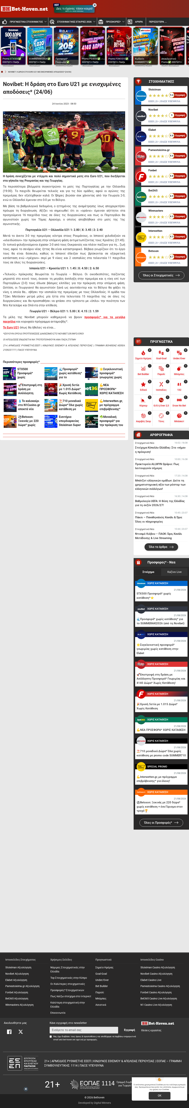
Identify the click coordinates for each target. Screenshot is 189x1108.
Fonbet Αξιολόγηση (16, 992)
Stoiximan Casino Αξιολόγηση (157, 967)
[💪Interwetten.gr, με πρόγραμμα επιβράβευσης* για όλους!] (91, 405)
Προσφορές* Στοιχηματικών (67, 990)
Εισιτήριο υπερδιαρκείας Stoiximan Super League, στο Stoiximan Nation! (70, 421)
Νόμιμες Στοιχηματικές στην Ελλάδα (67, 969)
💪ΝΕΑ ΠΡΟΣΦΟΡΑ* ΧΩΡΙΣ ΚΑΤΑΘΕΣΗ (111, 389)
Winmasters (155, 210)
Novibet (153, 109)
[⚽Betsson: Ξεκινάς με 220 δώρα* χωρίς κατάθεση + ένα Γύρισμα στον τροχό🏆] (10, 421)
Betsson (153, 251)
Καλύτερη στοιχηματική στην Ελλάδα (67, 1004)
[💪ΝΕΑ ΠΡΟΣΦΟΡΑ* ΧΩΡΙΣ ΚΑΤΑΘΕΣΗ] (91, 389)
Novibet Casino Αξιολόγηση (156, 973)
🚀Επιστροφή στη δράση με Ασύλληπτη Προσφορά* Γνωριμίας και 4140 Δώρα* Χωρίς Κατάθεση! (30, 389)
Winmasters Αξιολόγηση (19, 1004)
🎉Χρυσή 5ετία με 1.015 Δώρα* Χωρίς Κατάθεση (70, 389)
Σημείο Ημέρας (104, 967)
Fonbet (152, 170)
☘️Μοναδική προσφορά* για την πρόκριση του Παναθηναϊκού (111, 421)
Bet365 (153, 190)
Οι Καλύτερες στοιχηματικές (67, 984)
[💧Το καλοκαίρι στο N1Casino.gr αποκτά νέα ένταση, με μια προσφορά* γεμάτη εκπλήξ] (10, 405)
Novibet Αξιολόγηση (17, 973)
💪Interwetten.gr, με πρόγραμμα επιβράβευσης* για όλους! (111, 405)
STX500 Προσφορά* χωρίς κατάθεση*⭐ (26, 373)
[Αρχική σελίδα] (2, 72)
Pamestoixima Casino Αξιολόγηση (160, 986)
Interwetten (155, 231)
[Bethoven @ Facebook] (9, 1032)
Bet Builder (101, 986)
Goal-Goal (101, 973)
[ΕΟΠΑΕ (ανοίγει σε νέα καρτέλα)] (107, 1084)
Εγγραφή (129, 1030)
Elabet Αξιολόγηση (16, 980)
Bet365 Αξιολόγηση (16, 998)
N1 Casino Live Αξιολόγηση (156, 1004)
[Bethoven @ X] (21, 1032)
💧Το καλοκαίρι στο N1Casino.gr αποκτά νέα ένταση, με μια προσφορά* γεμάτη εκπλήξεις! (29, 405)
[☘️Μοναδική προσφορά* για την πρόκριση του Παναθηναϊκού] (91, 421)
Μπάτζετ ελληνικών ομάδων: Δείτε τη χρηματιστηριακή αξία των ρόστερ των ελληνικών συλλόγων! (160, 485)
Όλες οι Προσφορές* (158, 822)
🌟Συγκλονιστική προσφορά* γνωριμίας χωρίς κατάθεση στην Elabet (111, 373)
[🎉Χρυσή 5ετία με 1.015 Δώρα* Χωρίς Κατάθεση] (50, 389)
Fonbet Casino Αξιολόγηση (156, 992)
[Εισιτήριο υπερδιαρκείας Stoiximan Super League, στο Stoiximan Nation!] (50, 421)
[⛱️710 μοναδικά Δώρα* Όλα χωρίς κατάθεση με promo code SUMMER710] (50, 405)
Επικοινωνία (57, 1012)
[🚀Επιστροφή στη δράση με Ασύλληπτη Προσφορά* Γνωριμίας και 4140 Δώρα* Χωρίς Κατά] (10, 389)
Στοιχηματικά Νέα (144, 443)
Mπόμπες (100, 998)
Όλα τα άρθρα (158, 547)
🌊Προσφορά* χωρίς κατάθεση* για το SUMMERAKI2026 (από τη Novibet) (71, 373)
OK (159, 1095)
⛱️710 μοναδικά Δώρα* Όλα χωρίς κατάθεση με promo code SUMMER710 (71, 405)
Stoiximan (154, 89)
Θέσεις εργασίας (151, 1030)
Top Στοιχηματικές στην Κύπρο (68, 977)
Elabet (152, 130)
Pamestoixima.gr (159, 150)
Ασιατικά (100, 1004)
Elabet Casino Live (150, 980)
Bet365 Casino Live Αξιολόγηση (158, 998)
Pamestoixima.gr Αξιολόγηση (22, 986)
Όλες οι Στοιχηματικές (158, 275)
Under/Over (102, 980)
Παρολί (99, 992)
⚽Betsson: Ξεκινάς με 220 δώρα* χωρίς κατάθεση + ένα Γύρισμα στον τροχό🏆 (28, 421)
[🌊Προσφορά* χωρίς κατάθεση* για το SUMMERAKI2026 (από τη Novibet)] (50, 373)
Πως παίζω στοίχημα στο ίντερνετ (70, 996)
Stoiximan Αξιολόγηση (18, 967)
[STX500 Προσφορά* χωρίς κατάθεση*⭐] (9, 373)
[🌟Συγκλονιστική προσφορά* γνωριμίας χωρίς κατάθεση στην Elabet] (91, 373)
